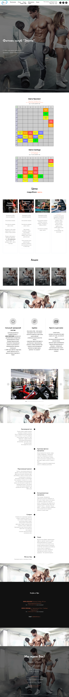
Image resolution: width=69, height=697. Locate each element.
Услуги (24, 2)
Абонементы (31, 2)
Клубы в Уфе (23, 3)
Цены (29, 3)
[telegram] (63, 3)
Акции (37, 2)
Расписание (13, 2)
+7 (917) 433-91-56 (53, 1)
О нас (19, 2)
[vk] (60, 3)
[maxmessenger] (66, 3)
